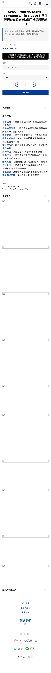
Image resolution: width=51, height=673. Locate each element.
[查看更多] (25, 38)
